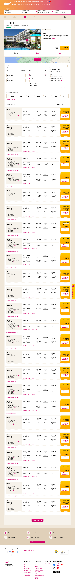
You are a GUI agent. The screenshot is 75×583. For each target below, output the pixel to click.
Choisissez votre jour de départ (12, 92)
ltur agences (34, 1)
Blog (45, 1)
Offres (16, 53)
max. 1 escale (33, 83)
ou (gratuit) (22, 1)
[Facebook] (54, 565)
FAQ (47, 1)
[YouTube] (62, 565)
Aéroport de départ (25, 10)
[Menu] (68, 551)
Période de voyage (42, 10)
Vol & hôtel (7, 8)
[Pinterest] (58, 568)
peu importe (33, 79)
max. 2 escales (33, 85)
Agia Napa (22, 25)
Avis (59, 53)
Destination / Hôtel (8, 10)
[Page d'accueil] (7, 3)
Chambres (57, 10)
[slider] (29, 74)
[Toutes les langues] (50, 1)
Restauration (8, 73)
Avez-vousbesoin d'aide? (66, 17)
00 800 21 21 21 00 (29, 551)
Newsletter (40, 1)
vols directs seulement (35, 81)
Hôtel (12, 8)
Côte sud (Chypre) (16, 25)
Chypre (10, 25)
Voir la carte (37, 59)
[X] (54, 568)
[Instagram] (58, 565)
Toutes (7, 25)
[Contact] (70, 17)
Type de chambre (9, 78)
